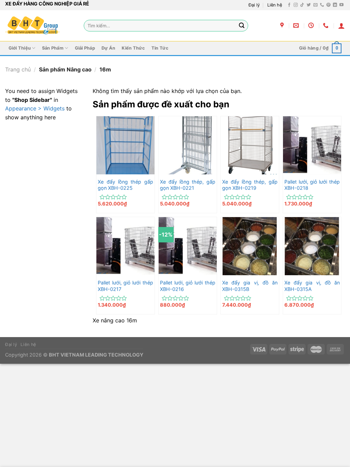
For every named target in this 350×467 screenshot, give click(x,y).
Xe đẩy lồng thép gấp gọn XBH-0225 (125, 185)
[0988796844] (326, 25)
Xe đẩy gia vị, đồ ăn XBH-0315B (249, 286)
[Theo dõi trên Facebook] (289, 5)
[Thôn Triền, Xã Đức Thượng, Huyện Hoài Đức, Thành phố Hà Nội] (282, 25)
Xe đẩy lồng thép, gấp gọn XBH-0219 (249, 185)
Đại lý (254, 5)
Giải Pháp (85, 48)
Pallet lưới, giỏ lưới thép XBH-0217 (125, 286)
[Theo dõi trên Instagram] (296, 5)
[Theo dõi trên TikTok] (302, 5)
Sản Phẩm (53, 48)
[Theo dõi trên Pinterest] (328, 5)
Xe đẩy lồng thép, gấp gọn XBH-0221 (187, 185)
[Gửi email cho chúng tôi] (315, 5)
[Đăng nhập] (341, 25)
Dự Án (108, 48)
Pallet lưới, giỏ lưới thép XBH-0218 (311, 185)
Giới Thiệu (20, 48)
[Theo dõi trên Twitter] (309, 5)
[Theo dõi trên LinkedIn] (335, 5)
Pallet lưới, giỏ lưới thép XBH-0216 (187, 286)
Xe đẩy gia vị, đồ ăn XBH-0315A (311, 286)
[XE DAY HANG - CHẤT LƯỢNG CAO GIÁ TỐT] (32, 25)
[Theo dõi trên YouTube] (341, 5)
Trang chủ (18, 69)
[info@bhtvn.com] (296, 25)
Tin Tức (160, 48)
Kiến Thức (133, 48)
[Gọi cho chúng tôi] (322, 5)
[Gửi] (241, 25)
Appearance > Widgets (35, 108)
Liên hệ (274, 5)
